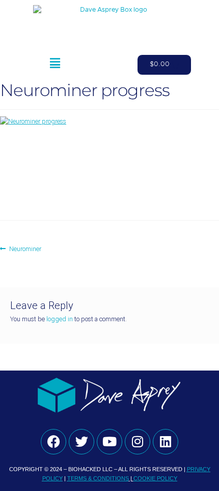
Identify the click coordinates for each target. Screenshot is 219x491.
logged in (59, 319)
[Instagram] (137, 441)
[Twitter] (81, 441)
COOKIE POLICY (155, 478)
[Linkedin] (165, 441)
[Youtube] (109, 441)
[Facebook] (53, 441)
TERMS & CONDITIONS (98, 478)
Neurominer (25, 248)
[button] (54, 65)
